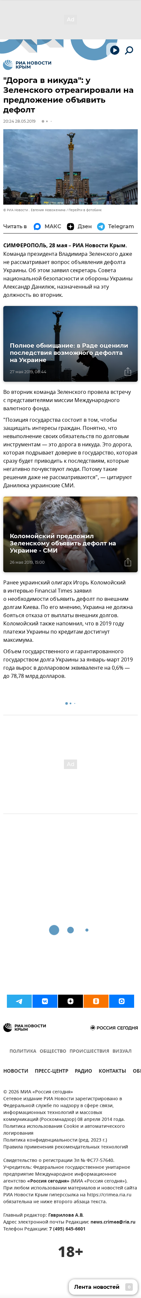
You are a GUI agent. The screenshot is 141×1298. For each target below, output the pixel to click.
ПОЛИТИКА (23, 1051)
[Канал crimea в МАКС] (121, 1001)
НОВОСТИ (15, 1072)
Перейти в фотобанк (85, 210)
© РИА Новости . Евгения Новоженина (34, 210)
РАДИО (83, 1072)
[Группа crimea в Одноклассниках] (96, 1001)
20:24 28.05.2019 (19, 121)
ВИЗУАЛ (121, 1051)
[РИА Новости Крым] (27, 64)
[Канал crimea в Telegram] (19, 1001)
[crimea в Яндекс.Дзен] (70, 1001)
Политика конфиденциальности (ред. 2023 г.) (55, 1140)
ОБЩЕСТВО (53, 1051)
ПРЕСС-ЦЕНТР (51, 1072)
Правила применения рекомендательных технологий (65, 1147)
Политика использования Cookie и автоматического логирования (64, 1130)
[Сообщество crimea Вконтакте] (44, 1001)
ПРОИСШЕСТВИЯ (89, 1051)
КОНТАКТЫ (112, 1072)
